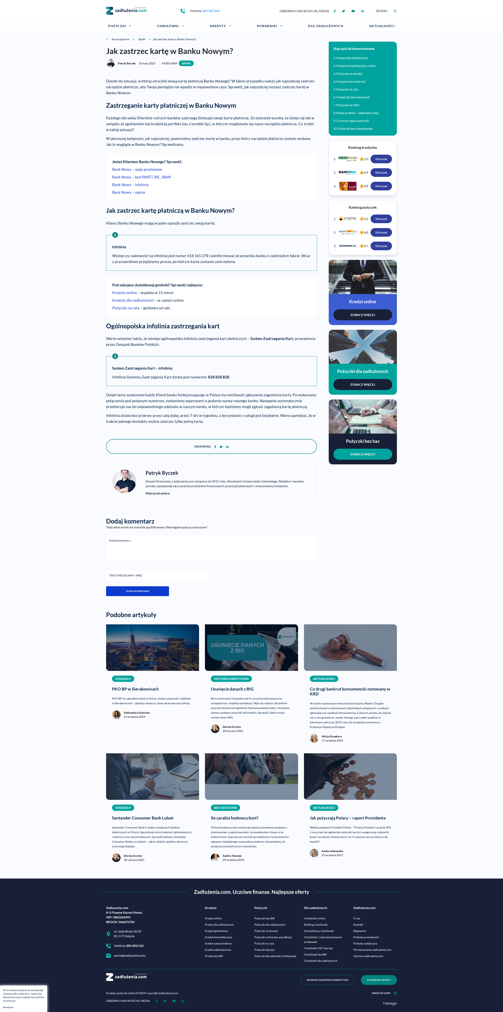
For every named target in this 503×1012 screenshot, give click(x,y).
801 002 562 (211, 11)
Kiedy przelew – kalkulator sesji (357, 113)
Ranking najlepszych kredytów (327, 979)
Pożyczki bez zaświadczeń (355, 128)
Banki (186, 63)
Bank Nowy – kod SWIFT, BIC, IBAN (141, 177)
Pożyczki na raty (126, 308)
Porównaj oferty (379, 979)
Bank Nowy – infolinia (130, 184)
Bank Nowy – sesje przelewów (137, 169)
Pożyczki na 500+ (348, 105)
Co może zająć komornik (352, 120)
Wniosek (381, 159)
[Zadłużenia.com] (126, 10)
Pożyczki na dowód (349, 73)
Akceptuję (8, 1007)
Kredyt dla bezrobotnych (353, 97)
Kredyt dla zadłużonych (352, 58)
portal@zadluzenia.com (129, 955)
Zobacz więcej (362, 315)
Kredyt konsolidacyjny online (356, 66)
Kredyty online (124, 292)
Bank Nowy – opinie (128, 192)
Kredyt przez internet (350, 81)
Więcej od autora (158, 493)
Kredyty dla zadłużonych (133, 300)
